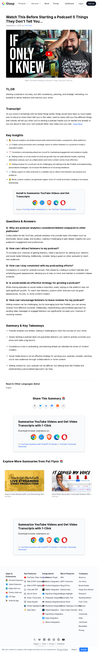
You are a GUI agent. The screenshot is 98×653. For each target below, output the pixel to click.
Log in (81, 4)
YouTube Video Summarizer (34, 209)
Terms (44, 644)
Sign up (91, 4)
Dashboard (69, 4)
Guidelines (61, 644)
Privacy (51, 644)
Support (36, 644)
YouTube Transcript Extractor (64, 209)
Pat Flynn (28, 26)
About (46, 4)
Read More (77, 124)
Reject (74, 649)
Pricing (56, 4)
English (8, 388)
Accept (84, 649)
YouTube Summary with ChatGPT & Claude (39, 444)
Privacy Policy (62, 649)
